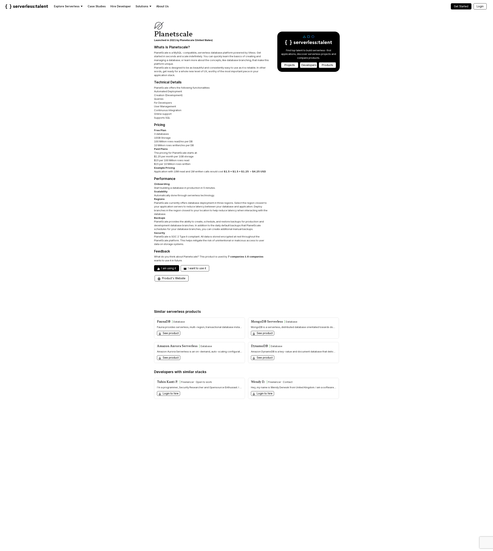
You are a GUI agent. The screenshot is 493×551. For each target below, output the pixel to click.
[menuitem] (68, 6)
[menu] (268, 6)
